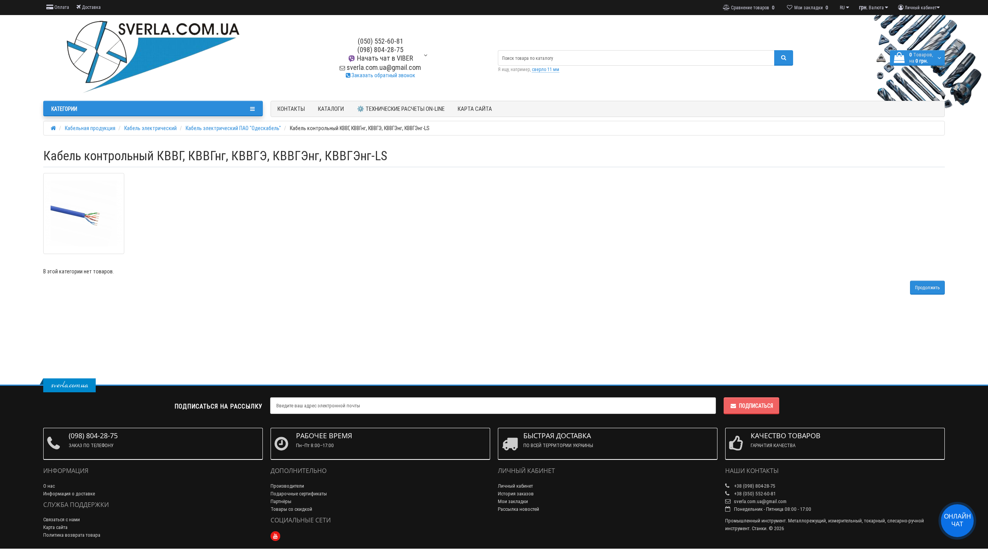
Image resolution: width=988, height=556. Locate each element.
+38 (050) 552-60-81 (754, 493)
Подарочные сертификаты (299, 493)
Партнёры (281, 501)
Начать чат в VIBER (384, 58)
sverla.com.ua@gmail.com (383, 67)
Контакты (291, 108)
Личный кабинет (515, 486)
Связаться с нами (61, 519)
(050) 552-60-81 (380, 41)
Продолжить (927, 287)
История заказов (516, 493)
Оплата (61, 7)
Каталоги (331, 108)
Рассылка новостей (518, 509)
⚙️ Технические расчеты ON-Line (401, 108)
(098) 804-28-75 (380, 49)
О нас (49, 486)
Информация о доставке (69, 493)
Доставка (91, 7)
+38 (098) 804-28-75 (754, 486)
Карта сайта (475, 108)
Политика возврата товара (71, 535)
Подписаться (756, 405)
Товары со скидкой (291, 509)
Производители (287, 486)
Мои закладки (513, 501)
